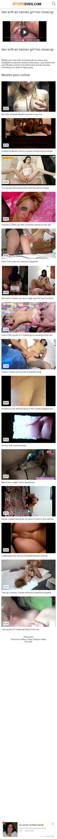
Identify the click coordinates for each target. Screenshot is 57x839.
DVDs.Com (26, 4)
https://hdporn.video (36, 639)
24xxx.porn (29, 637)
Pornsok (28, 642)
